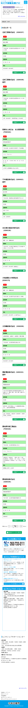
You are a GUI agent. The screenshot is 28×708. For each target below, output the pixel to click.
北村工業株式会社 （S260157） (13, 32)
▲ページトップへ (23, 688)
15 (21, 526)
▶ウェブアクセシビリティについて (9, 699)
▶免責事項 (3, 695)
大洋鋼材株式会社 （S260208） (13, 326)
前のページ (5, 526)
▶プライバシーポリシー (6, 697)
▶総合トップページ (5, 692)
